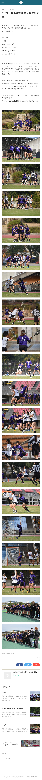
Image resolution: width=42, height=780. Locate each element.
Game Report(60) (6, 653)
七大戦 (4, 692)
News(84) (13, 653)
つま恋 (4, 725)
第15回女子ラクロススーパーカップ (13, 708)
